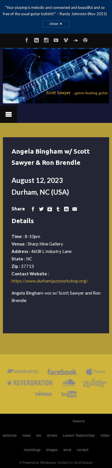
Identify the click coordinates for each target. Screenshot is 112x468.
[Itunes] (96, 372)
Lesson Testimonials (79, 435)
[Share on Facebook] (33, 208)
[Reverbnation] (29, 384)
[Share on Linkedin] (66, 208)
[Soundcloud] (75, 39)
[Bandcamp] (22, 372)
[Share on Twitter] (41, 208)
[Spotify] (85, 39)
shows (52, 435)
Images (52, 449)
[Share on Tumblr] (58, 208)
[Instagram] (46, 39)
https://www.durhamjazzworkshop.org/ (49, 280)
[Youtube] (56, 39)
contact (82, 449)
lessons (79, 420)
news (26, 435)
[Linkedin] (36, 39)
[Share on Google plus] (49, 208)
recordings (32, 449)
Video (105, 435)
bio (38, 435)
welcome (10, 435)
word (67, 449)
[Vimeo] (65, 39)
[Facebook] (26, 39)
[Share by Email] (74, 208)
